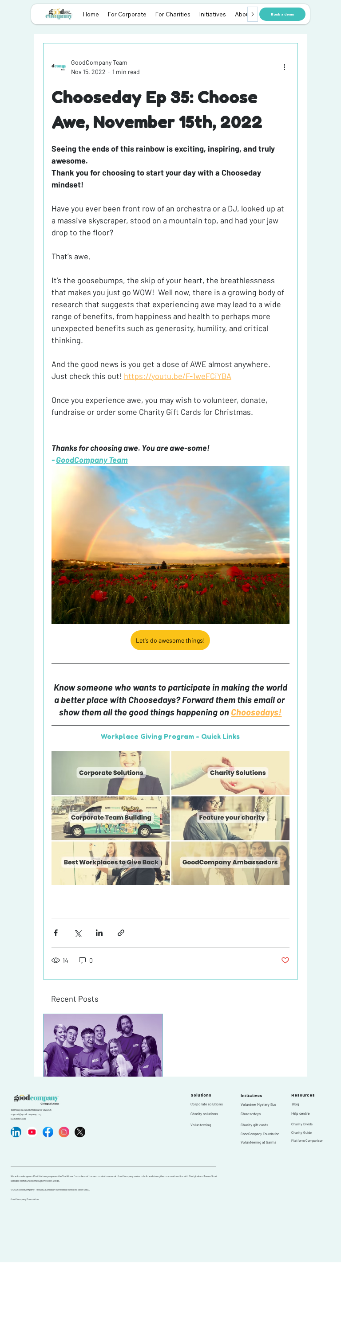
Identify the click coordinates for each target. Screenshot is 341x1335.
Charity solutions (204, 1114)
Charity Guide (301, 1132)
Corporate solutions (206, 1104)
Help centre (300, 1113)
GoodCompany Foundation (260, 1134)
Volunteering (200, 1125)
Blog (295, 1104)
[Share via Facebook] (56, 933)
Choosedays (251, 1114)
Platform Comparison (307, 1140)
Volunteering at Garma (258, 1142)
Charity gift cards (254, 1125)
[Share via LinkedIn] (99, 933)
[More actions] (284, 67)
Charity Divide (302, 1124)
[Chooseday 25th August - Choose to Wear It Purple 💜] (103, 1047)
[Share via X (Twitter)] (77, 933)
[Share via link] (121, 933)
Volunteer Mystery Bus (258, 1104)
